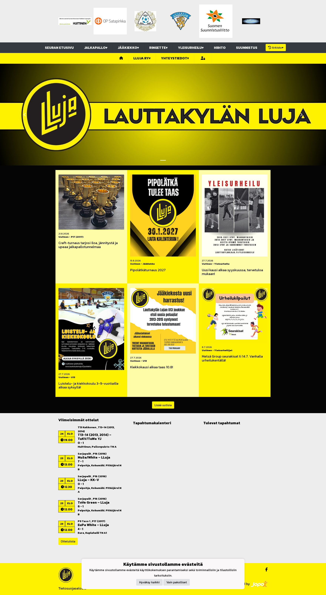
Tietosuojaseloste (72, 588)
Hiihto (220, 47)
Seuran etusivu (59, 47)
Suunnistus (246, 47)
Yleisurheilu (191, 47)
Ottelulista (68, 541)
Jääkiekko (128, 47)
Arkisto (277, 47)
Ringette (158, 47)
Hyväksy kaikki (149, 582)
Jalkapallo (95, 47)
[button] (24, 114)
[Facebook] (265, 569)
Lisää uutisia (163, 405)
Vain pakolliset (176, 582)
